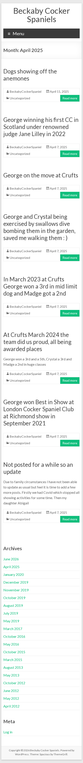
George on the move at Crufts (40, 175)
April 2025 (11, 567)
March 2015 (12, 659)
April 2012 (11, 706)
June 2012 (11, 690)
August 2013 (13, 667)
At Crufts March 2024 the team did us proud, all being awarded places (37, 341)
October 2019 (14, 598)
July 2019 (10, 613)
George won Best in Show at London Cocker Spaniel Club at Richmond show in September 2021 (38, 412)
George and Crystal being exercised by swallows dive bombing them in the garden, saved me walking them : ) (39, 227)
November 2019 (16, 590)
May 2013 (11, 675)
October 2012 (14, 683)
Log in (7, 732)
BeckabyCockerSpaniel (25, 91)
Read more (69, 98)
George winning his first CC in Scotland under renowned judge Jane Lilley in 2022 (41, 126)
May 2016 (11, 644)
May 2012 (11, 698)
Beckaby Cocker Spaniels (41, 15)
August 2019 (13, 605)
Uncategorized (20, 98)
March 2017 (12, 629)
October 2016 (14, 636)
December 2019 (15, 582)
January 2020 (13, 574)
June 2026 (11, 559)
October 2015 (14, 652)
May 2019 (11, 621)
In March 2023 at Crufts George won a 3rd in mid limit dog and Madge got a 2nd (40, 286)
